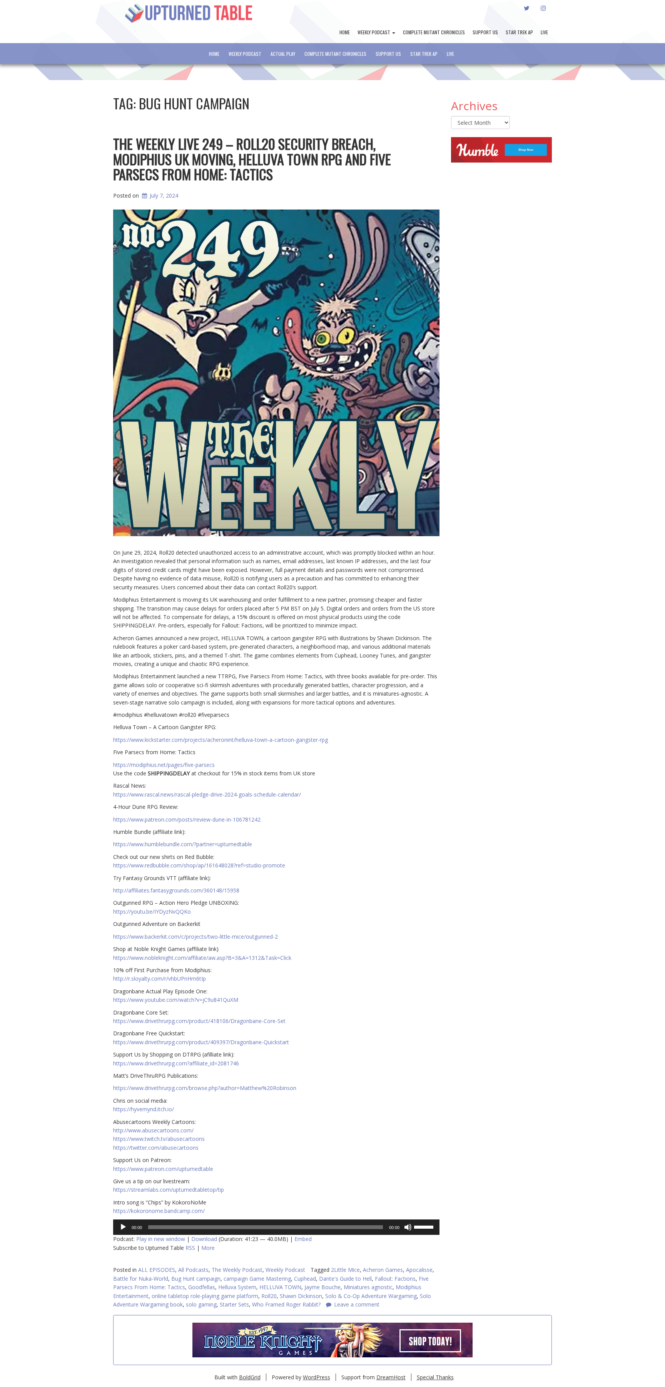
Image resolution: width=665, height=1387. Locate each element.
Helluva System (237, 1287)
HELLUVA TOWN (280, 1287)
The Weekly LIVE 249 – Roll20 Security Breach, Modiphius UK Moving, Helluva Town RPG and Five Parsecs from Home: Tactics (252, 158)
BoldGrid (250, 1377)
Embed (303, 1239)
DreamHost (391, 1377)
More (208, 1247)
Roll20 (269, 1296)
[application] (276, 1227)
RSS (190, 1247)
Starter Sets (234, 1304)
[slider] (425, 1226)
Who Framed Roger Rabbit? (286, 1304)
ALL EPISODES (156, 1269)
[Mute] (408, 1227)
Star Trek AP (519, 32)
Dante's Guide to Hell (345, 1278)
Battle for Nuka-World (140, 1278)
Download (204, 1239)
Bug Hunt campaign (196, 1278)
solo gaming (201, 1304)
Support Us (485, 32)
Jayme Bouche (322, 1287)
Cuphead (305, 1278)
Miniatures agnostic (368, 1287)
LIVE (544, 32)
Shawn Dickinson (301, 1296)
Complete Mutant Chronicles (434, 32)
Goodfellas (201, 1287)
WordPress (316, 1377)
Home (344, 32)
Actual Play (283, 53)
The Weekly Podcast (237, 1269)
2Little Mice (345, 1269)
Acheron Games (383, 1269)
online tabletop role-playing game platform (205, 1296)
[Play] (123, 1227)
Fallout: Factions (395, 1278)
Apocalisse (419, 1269)
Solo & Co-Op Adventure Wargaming (371, 1296)
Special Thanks (435, 1377)
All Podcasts (193, 1269)
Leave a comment (356, 1304)
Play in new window (160, 1239)
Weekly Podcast (374, 32)
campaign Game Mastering (257, 1278)
